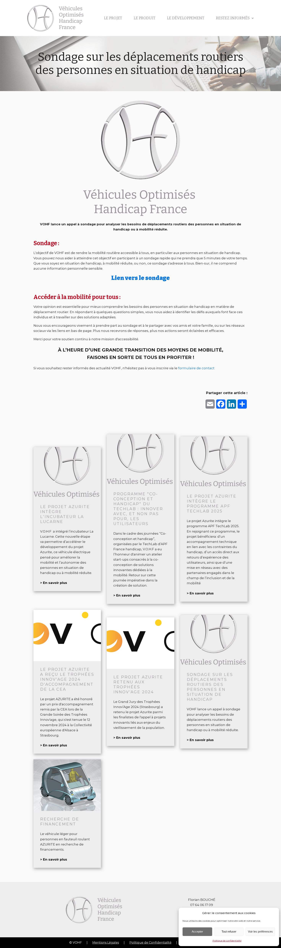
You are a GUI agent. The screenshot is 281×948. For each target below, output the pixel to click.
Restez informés (233, 18)
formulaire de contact (196, 368)
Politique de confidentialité (227, 940)
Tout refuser (229, 931)
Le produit (144, 18)
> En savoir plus (53, 583)
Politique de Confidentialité (150, 942)
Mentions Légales (105, 942)
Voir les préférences (260, 931)
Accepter (197, 931)
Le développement (185, 18)
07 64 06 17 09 (201, 905)
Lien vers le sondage (140, 278)
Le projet (113, 18)
